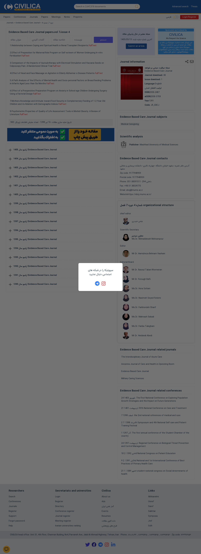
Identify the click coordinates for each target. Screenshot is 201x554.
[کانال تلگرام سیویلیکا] (97, 283)
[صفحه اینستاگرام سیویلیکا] (103, 283)
